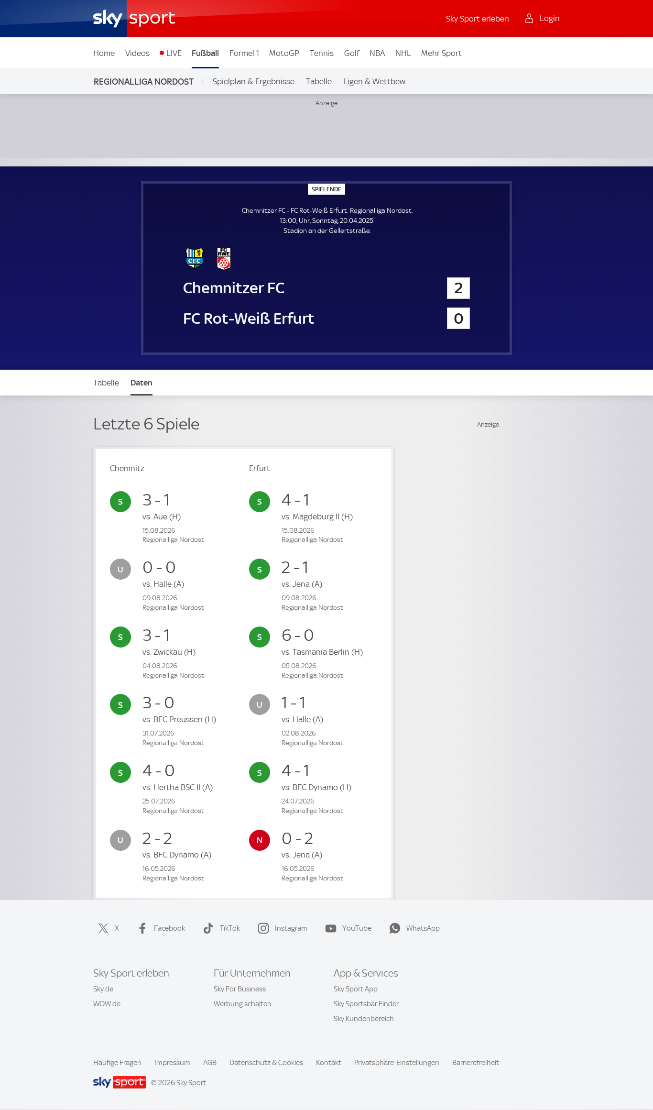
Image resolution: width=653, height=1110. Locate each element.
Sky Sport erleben (477, 18)
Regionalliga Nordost (144, 82)
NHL (403, 53)
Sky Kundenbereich (364, 1018)
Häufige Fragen (117, 1062)
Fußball (205, 53)
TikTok (230, 928)
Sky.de (103, 989)
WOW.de (106, 1004)
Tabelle (319, 81)
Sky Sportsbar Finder (366, 1004)
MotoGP (284, 53)
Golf (351, 53)
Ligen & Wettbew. (375, 81)
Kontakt (328, 1062)
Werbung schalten (243, 1004)
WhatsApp (423, 928)
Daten (141, 382)
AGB (210, 1062)
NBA (377, 53)
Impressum (172, 1062)
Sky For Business (240, 989)
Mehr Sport (441, 53)
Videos (137, 53)
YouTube (356, 928)
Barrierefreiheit (475, 1062)
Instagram (291, 928)
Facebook (169, 928)
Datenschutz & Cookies (266, 1062)
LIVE (174, 53)
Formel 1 (244, 53)
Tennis (322, 53)
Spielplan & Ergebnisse (253, 81)
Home (104, 53)
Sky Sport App (356, 989)
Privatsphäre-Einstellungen (396, 1062)
